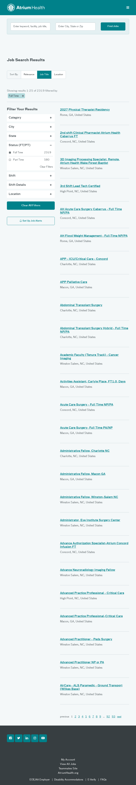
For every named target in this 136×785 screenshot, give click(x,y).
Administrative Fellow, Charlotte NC (85, 451)
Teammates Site (68, 768)
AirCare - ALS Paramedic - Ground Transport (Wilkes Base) (91, 687)
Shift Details (17, 185)
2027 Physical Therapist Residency (85, 109)
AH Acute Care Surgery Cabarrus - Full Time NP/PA (91, 211)
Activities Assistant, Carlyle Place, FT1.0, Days (93, 381)
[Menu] (127, 8)
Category (15, 117)
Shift (12, 175)
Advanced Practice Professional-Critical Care (91, 616)
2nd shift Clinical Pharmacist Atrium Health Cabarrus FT (90, 135)
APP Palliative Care (73, 282)
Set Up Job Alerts (32, 221)
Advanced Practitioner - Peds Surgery (86, 639)
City (11, 127)
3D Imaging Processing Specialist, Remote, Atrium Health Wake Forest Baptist (90, 161)
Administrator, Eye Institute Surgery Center (90, 520)
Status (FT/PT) (19, 145)
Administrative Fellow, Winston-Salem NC (89, 497)
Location (58, 74)
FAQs (103, 779)
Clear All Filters (30, 205)
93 (113, 716)
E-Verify (92, 779)
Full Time (14, 96)
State (12, 136)
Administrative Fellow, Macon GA (82, 474)
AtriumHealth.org (68, 773)
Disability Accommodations (68, 779)
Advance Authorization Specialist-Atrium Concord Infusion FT (94, 545)
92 (108, 716)
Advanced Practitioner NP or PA (82, 662)
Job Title (44, 74)
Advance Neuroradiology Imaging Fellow (87, 570)
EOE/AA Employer (40, 779)
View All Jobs (68, 764)
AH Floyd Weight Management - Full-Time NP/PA (94, 236)
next (119, 716)
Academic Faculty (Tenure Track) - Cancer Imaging (89, 357)
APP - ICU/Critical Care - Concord (84, 259)
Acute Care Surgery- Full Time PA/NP (86, 428)
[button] (10, 738)
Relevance (29, 74)
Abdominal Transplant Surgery (81, 305)
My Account (68, 759)
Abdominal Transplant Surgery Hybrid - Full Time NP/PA (94, 330)
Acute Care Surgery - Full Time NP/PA (86, 404)
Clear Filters (46, 167)
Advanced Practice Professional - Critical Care (92, 593)
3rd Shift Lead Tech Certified (80, 186)
